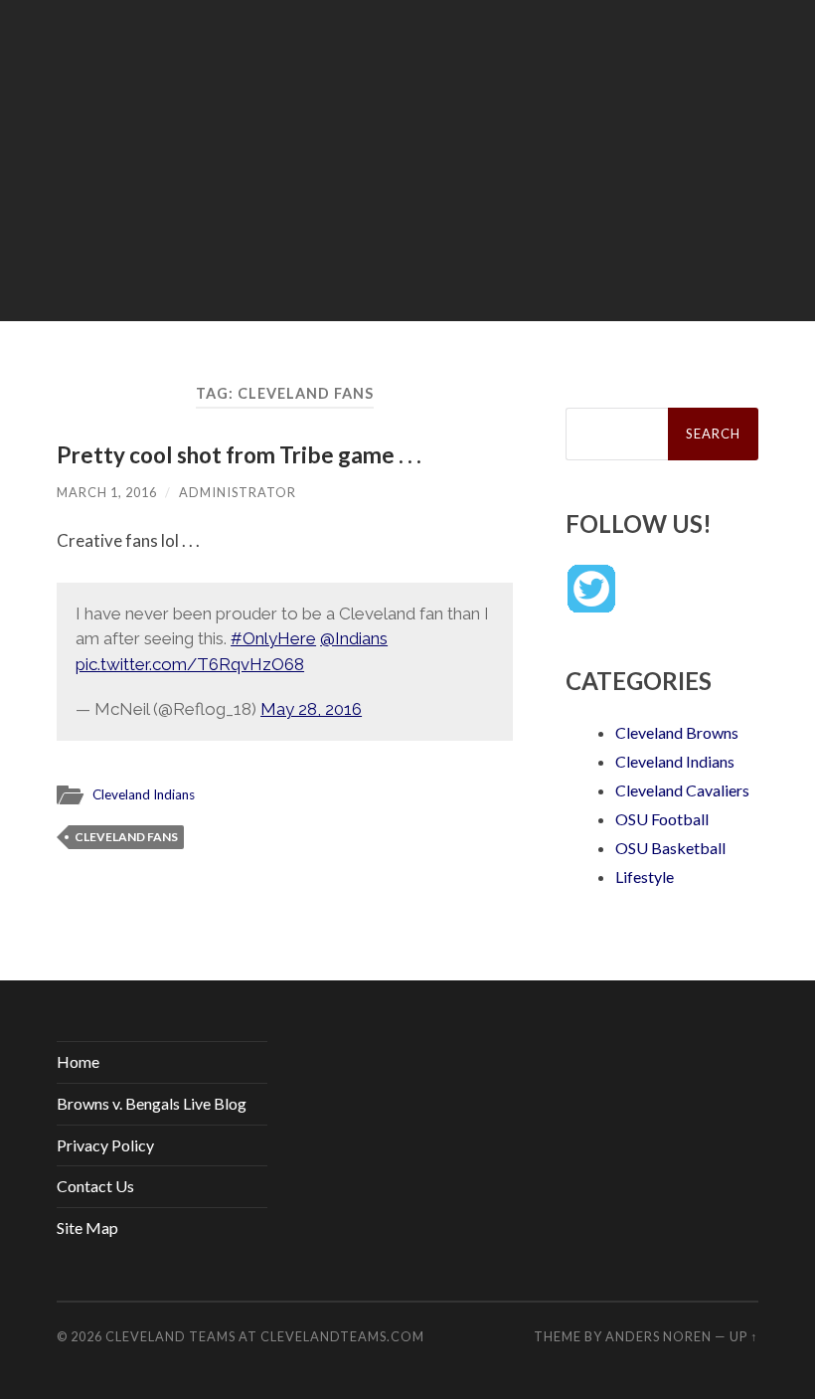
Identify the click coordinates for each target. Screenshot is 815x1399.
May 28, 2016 (311, 709)
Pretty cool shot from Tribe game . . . (239, 454)
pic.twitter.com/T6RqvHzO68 (190, 664)
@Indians (354, 638)
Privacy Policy (105, 1145)
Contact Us (95, 1185)
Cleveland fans (126, 836)
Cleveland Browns (676, 732)
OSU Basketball (670, 847)
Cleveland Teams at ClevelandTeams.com (264, 1336)
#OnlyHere (273, 638)
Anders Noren (658, 1336)
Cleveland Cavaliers (682, 790)
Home (78, 1061)
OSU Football (662, 818)
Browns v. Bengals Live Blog (151, 1103)
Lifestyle (644, 876)
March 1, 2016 (107, 492)
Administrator (237, 492)
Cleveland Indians (143, 794)
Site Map (87, 1227)
